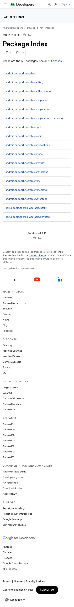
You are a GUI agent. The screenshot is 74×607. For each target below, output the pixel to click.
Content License (37, 255)
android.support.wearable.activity (25, 82)
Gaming (7, 345)
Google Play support (14, 519)
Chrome (7, 552)
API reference (14, 17)
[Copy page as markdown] (18, 53)
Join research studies (14, 524)
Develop (31, 27)
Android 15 (9, 435)
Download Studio (12, 488)
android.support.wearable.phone (24, 154)
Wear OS (8, 392)
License (18, 581)
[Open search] (49, 4)
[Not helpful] (29, 34)
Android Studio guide (14, 471)
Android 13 (8, 446)
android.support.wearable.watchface (26, 198)
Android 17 (9, 424)
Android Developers (13, 27)
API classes (55, 61)
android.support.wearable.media (24, 136)
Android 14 (9, 440)
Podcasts (8, 330)
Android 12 (9, 451)
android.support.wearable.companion (27, 100)
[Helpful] (24, 34)
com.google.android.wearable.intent (26, 207)
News (6, 319)
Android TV (9, 409)
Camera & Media (12, 361)
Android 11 (8, 457)
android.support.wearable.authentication (29, 91)
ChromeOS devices (13, 398)
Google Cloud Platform (15, 563)
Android (7, 297)
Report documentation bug (17, 513)
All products (10, 569)
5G (4, 372)
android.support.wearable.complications (28, 109)
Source (6, 314)
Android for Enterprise (15, 303)
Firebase (7, 558)
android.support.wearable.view (23, 181)
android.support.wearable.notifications (28, 145)
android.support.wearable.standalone (27, 172)
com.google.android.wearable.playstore (28, 216)
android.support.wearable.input (23, 127)
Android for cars (12, 403)
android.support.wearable (20, 73)
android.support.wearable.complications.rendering (34, 118)
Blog (5, 325)
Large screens (10, 387)
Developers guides (13, 477)
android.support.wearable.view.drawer (27, 190)
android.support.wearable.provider (25, 163)
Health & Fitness (11, 356)
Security (7, 308)
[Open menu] (5, 4)
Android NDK (10, 493)
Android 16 (9, 429)
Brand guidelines (35, 581)
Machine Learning (12, 350)
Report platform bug (14, 508)
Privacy (6, 367)
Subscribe (47, 589)
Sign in (66, 4)
